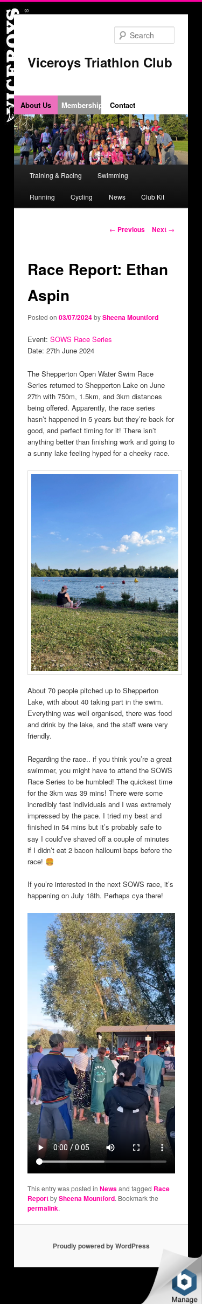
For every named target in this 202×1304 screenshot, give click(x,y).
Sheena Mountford (130, 317)
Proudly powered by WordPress (101, 1246)
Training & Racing (56, 175)
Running (42, 196)
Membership (81, 105)
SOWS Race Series (81, 339)
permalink (42, 1208)
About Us (35, 105)
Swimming (112, 175)
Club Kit (152, 196)
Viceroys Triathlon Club (99, 62)
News (117, 196)
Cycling (82, 196)
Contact (122, 105)
